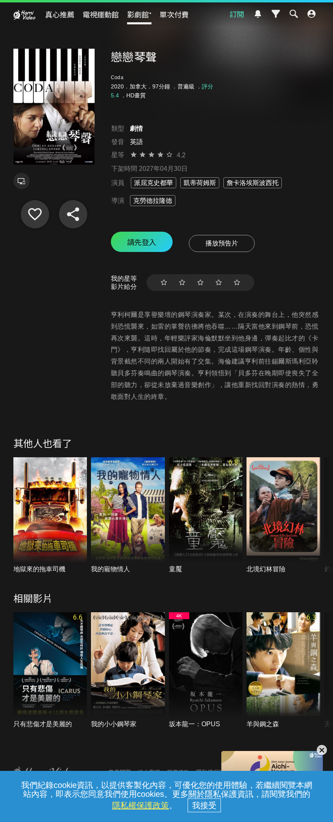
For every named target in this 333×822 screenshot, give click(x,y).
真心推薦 (59, 14)
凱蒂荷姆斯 (200, 182)
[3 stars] (200, 282)
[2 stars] (182, 282)
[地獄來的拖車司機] (50, 515)
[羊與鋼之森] (283, 670)
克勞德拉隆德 (152, 200)
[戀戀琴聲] (35, 214)
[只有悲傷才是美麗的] (50, 670)
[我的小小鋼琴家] (128, 670)
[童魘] (206, 515)
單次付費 (174, 14)
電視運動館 (100, 14)
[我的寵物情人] (128, 515)
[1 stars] (164, 282)
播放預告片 (221, 243)
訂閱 (236, 14)
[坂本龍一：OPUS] (206, 670)
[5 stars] (237, 282)
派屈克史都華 (153, 182)
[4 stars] (219, 282)
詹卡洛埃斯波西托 (253, 182)
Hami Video (24, 14)
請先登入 (141, 242)
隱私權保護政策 (140, 805)
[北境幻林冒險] (283, 515)
